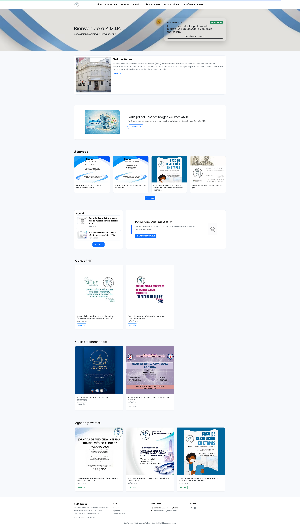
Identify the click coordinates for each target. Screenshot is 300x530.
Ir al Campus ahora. (196, 36)
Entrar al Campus (146, 235)
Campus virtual (119, 514)
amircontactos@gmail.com (165, 511)
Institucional (111, 4)
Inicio (99, 4)
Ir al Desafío (135, 126)
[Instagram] (191, 508)
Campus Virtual (171, 4)
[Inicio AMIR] (76, 4)
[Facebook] (195, 508)
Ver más (117, 73)
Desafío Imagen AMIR (193, 4)
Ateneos (125, 4)
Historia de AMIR (152, 4)
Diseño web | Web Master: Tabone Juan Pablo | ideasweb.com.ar (150, 523)
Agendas (137, 4)
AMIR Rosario (80, 504)
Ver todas (98, 244)
